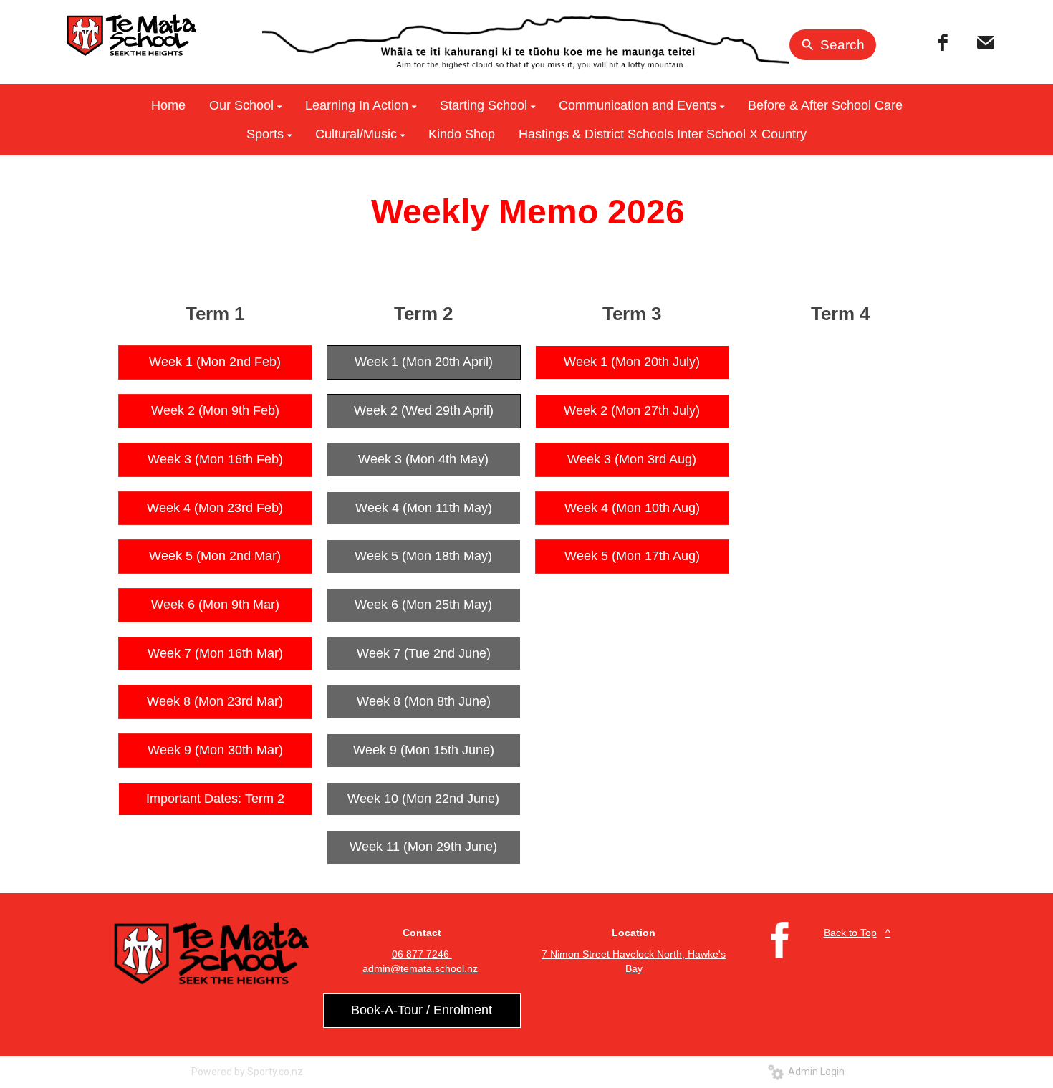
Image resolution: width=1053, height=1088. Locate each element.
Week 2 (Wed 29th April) (424, 410)
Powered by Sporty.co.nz (247, 1071)
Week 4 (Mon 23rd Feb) (215, 508)
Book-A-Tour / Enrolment (421, 1010)
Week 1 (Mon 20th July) (632, 362)
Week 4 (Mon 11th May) (423, 508)
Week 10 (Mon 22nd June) (423, 798)
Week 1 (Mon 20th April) (424, 362)
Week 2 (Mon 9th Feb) (215, 410)
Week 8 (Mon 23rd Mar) (215, 701)
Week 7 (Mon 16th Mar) (215, 653)
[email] (985, 41)
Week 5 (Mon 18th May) (423, 556)
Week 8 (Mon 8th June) (424, 701)
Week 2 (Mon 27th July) (632, 410)
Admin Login (814, 1071)
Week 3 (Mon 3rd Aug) (631, 459)
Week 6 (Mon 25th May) (423, 604)
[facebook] (942, 41)
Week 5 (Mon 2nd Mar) (215, 556)
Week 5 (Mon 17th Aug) (632, 556)
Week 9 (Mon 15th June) (423, 750)
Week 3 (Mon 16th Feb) (215, 459)
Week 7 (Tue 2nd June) (424, 653)
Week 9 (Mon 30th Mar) (215, 750)
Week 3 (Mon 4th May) (423, 459)
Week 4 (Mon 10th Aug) (632, 508)
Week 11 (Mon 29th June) (423, 846)
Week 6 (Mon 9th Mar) (215, 604)
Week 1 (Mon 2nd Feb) (215, 362)
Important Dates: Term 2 (215, 798)
